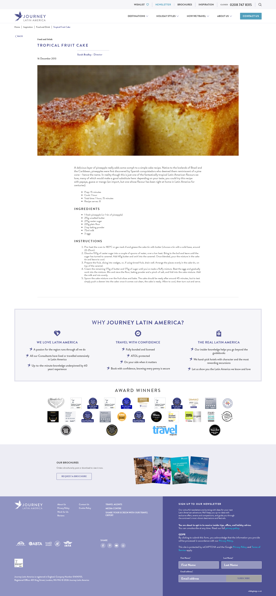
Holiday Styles (166, 16)
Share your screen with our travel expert (127, 514)
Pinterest (109, 545)
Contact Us (251, 16)
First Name (185, 558)
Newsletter (163, 4)
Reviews (60, 515)
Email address (186, 571)
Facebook (103, 545)
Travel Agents (114, 504)
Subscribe (244, 578)
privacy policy (232, 528)
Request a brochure (74, 476)
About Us (223, 16)
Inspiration (206, 4)
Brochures (184, 4)
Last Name (228, 558)
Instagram (123, 545)
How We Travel (196, 16)
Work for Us (62, 512)
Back (20, 36)
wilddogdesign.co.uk (255, 591)
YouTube (116, 545)
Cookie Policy (85, 508)
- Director (89, 54)
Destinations (136, 16)
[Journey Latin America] (30, 16)
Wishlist (139, 4)
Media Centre (113, 508)
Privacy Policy (63, 508)
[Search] (260, 4)
